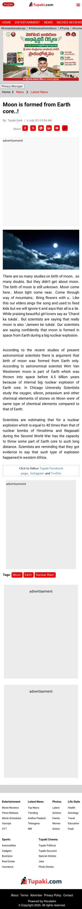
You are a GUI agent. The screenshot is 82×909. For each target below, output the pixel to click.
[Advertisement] (41, 185)
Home (6, 22)
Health (71, 807)
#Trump (64, 28)
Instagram (37, 473)
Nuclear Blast (45, 575)
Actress (56, 812)
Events (56, 818)
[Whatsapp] (41, 128)
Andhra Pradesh (37, 818)
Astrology (73, 812)
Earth (28, 575)
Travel (71, 818)
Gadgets (7, 850)
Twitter (56, 473)
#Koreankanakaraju (13, 28)
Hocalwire (50, 901)
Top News (33, 807)
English (8, 4)
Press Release (10, 812)
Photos (56, 801)
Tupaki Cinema (48, 839)
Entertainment (27, 22)
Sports (6, 839)
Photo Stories (46, 866)
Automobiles (9, 845)
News (48, 22)
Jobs (41, 861)
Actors (56, 828)
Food (70, 828)
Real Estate (8, 861)
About (14, 895)
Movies (56, 823)
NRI (30, 828)
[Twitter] (33, 128)
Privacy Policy (52, 895)
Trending (33, 812)
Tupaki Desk (15, 120)
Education (73, 823)
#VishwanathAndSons (43, 28)
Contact (68, 895)
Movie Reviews (10, 807)
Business (7, 855)
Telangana (34, 823)
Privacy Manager (12, 86)
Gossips (6, 823)
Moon (17, 575)
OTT (4, 828)
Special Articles (47, 855)
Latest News (36, 801)
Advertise (36, 895)
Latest (56, 807)
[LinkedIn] (49, 128)
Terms (24, 895)
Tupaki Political (47, 845)
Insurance (7, 866)
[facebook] (25, 128)
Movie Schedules (11, 818)
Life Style (74, 801)
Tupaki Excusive (48, 850)
